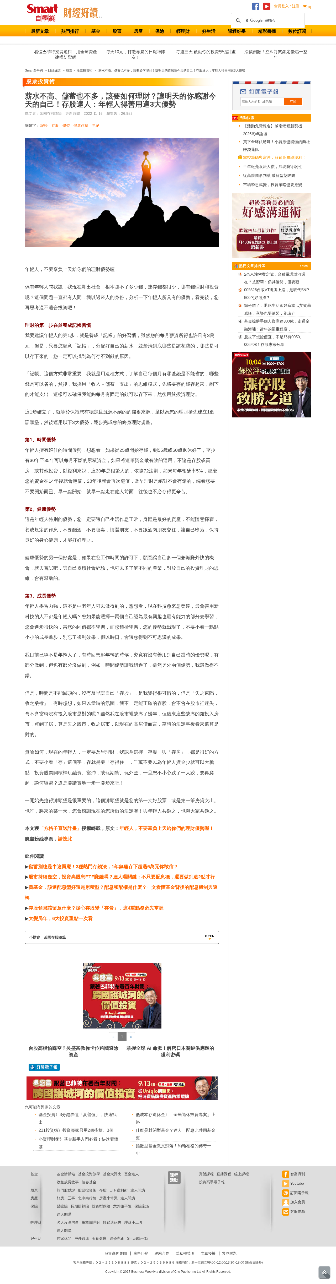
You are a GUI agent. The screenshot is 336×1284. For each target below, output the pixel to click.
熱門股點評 (66, 1190)
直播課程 (224, 1174)
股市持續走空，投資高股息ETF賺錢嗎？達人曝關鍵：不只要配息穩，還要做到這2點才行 (122, 876)
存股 (55, 125)
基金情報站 (66, 1174)
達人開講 (137, 1190)
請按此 (65, 838)
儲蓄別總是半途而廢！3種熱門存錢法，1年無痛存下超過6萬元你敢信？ (103, 866)
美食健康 (99, 1238)
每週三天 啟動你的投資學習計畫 (206, 52)
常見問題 (229, 1253)
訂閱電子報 (299, 1193)
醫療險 (62, 1206)
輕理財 (183, 31)
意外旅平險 (122, 1206)
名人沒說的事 (68, 1222)
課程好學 (237, 31)
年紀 (95, 125)
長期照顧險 (80, 1206)
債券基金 (89, 1182)
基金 (95, 31)
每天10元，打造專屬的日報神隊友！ (135, 54)
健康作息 (81, 125)
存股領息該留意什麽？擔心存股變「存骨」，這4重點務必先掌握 (96, 908)
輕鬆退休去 (112, 1222)
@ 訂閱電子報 (44, 1067)
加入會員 (297, 1202)
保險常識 (141, 1206)
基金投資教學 (89, 1174)
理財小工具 (133, 1222)
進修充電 (116, 1238)
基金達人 (131, 1174)
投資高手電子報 (212, 1182)
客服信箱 (297, 1211)
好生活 (209, 31)
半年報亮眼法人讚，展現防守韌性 (272, 166)
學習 (66, 125)
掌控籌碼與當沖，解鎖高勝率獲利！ (274, 157)
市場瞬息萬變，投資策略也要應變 (272, 184)
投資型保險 (101, 1206)
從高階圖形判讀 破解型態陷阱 (269, 175)
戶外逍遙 (81, 1238)
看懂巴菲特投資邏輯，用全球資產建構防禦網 (65, 54)
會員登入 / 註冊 (286, 6)
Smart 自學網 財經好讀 (82, 13)
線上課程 (241, 1174)
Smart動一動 (137, 1238)
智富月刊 (297, 1174)
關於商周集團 (116, 1253)
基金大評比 (112, 1174)
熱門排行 (70, 31)
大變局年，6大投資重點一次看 (61, 918)
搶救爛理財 (91, 1222)
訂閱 (293, 102)
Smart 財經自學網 (44, 13)
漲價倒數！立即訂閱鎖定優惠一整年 (275, 54)
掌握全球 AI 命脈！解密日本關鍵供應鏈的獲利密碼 (170, 1051)
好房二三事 (66, 1198)
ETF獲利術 (118, 1190)
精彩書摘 (267, 31)
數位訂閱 (297, 31)
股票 (117, 31)
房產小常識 (108, 1198)
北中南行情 (87, 1198)
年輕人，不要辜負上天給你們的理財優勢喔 (164, 828)
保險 (159, 31)
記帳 (44, 125)
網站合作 (162, 1253)
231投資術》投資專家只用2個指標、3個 (76, 1130)
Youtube (296, 1183)
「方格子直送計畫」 (60, 828)
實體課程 (206, 1174)
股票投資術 (87, 1190)
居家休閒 (64, 1238)
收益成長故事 (68, 1182)
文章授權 (208, 1253)
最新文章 (40, 31)
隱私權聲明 (185, 1253)
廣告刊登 (140, 1253)
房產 (138, 31)
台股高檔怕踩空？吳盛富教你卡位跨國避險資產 (73, 1051)
